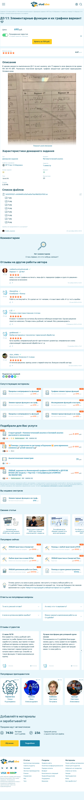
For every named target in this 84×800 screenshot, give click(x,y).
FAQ (25, 778)
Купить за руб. (42, 42)
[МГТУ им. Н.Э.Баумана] (3, 438)
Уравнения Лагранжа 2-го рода (22, 357)
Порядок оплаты (47, 768)
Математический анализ (53, 159)
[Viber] (9, 376)
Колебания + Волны (17, 294)
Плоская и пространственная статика (25, 313)
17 (44, 172)
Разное (26, 773)
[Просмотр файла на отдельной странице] (81, 194)
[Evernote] (15, 376)
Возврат (44, 771)
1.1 (3, 172)
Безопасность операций (50, 773)
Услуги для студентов (72, 765)
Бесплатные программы (31, 763)
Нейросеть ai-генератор (73, 768)
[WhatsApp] (6, 376)
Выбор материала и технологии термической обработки (32, 335)
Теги (25, 781)
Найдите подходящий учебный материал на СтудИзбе (48, 588)
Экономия (27, 768)
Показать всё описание (42, 146)
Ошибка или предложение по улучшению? (14, 226)
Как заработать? (71, 781)
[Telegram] (3, 376)
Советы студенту (29, 765)
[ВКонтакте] (12, 376)
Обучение (9, 743)
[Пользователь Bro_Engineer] (5, 451)
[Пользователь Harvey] (5, 438)
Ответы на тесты (70, 771)
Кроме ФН (6, 178)
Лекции (67, 773)
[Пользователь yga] (5, 463)
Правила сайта (47, 763)
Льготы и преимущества (31, 771)
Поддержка (46, 778)
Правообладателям (48, 776)
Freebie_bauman (10, 231)
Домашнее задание (10, 159)
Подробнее (30, 743)
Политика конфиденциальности (52, 765)
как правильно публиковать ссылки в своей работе (56, 486)
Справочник (28, 776)
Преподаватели (70, 776)
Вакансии (45, 781)
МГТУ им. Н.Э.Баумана (14, 165)
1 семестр (47, 165)
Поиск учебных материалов (74, 763)
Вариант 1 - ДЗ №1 (17, 272)
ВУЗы (67, 778)
